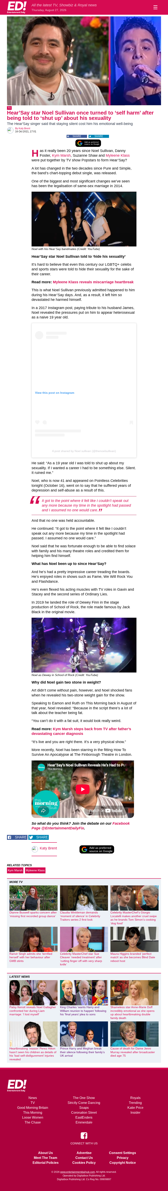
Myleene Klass (118, 155)
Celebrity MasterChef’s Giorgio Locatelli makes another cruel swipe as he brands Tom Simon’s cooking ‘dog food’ (133, 918)
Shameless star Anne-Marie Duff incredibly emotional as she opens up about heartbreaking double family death (132, 1012)
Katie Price (135, 1107)
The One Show (84, 1098)
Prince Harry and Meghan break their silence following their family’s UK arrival (82, 1052)
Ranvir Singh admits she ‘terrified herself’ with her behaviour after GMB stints (30, 957)
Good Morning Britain (32, 1107)
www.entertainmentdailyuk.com (77, 1172)
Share (77, 136)
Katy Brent (24, 128)
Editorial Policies (46, 1162)
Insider (135, 1112)
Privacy (122, 1158)
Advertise (84, 1153)
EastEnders (83, 1117)
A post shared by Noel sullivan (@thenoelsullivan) (84, 451)
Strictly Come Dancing (84, 1102)
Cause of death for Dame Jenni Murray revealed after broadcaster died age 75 (132, 1052)
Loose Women (32, 1117)
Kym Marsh (61, 155)
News (32, 1098)
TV (9, 108)
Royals (135, 1098)
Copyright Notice (122, 1162)
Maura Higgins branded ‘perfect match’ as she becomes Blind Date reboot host (132, 957)
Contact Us (84, 1158)
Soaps (84, 1107)
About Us (45, 1153)
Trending (135, 1102)
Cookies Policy (84, 1162)
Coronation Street (84, 1112)
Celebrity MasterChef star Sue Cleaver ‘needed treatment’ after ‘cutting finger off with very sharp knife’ (81, 959)
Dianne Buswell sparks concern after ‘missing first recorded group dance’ (33, 914)
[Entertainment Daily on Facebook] (84, 1135)
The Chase (33, 1122)
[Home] (17, 7)
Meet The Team (45, 1158)
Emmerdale (84, 1122)
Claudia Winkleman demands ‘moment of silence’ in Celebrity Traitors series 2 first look (80, 916)
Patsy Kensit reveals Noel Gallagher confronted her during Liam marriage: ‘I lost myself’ (32, 1010)
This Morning (32, 1112)
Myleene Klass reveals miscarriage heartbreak (93, 282)
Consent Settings (122, 1153)
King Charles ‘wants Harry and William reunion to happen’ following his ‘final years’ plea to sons (83, 1010)
